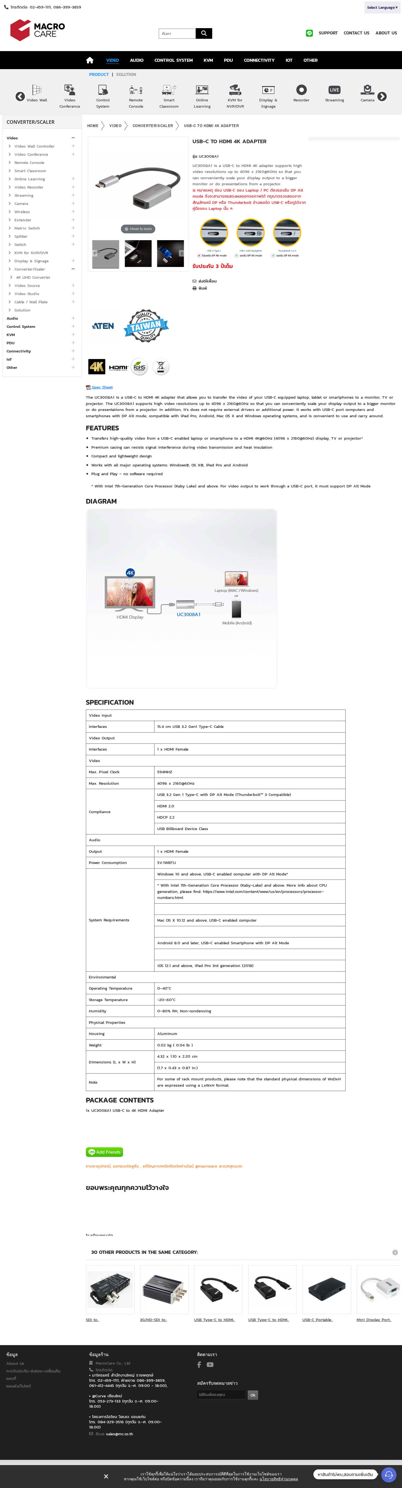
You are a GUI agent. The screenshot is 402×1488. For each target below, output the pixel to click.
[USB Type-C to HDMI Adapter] (218, 1289)
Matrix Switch (26, 228)
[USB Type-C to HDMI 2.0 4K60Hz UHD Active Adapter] (272, 1289)
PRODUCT (99, 74)
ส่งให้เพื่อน (208, 281)
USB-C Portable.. (317, 1319)
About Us (15, 1363)
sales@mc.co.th (119, 1434)
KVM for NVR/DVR (235, 103)
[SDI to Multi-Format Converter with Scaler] (110, 1289)
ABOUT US (386, 33)
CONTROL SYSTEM (174, 60)
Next (382, 96)
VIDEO (112, 60)
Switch (19, 244)
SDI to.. (92, 1319)
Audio (12, 318)
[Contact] (389, 1475)
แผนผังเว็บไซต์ (18, 1386)
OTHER (311, 60)
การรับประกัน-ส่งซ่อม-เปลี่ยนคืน (33, 1371)
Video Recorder (28, 187)
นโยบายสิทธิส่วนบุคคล (279, 1479)
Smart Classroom (169, 103)
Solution (21, 310)
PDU (228, 60)
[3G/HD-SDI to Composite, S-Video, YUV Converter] (164, 1289)
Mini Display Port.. (374, 1319)
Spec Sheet (101, 387)
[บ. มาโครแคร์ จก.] (67, 30)
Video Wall (37, 100)
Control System (103, 103)
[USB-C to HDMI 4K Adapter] (105, 254)
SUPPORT (328, 33)
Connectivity (19, 351)
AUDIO (137, 60)
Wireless (21, 211)
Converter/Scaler (29, 269)
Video (12, 138)
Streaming (334, 100)
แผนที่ (11, 1378)
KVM (208, 60)
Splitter (20, 236)
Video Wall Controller (34, 146)
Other (12, 367)
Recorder (301, 100)
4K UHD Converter (32, 277)
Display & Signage (268, 103)
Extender (22, 220)
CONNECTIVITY (259, 60)
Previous (20, 96)
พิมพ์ (203, 288)
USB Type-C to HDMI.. (214, 1319)
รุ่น (195, 156)
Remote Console (136, 103)
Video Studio (26, 293)
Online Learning (202, 103)
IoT (9, 359)
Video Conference (69, 103)
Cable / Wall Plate (30, 302)
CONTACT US (356, 33)
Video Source (26, 285)
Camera (367, 100)
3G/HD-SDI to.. (153, 1319)
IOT (289, 60)
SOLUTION (126, 74)
